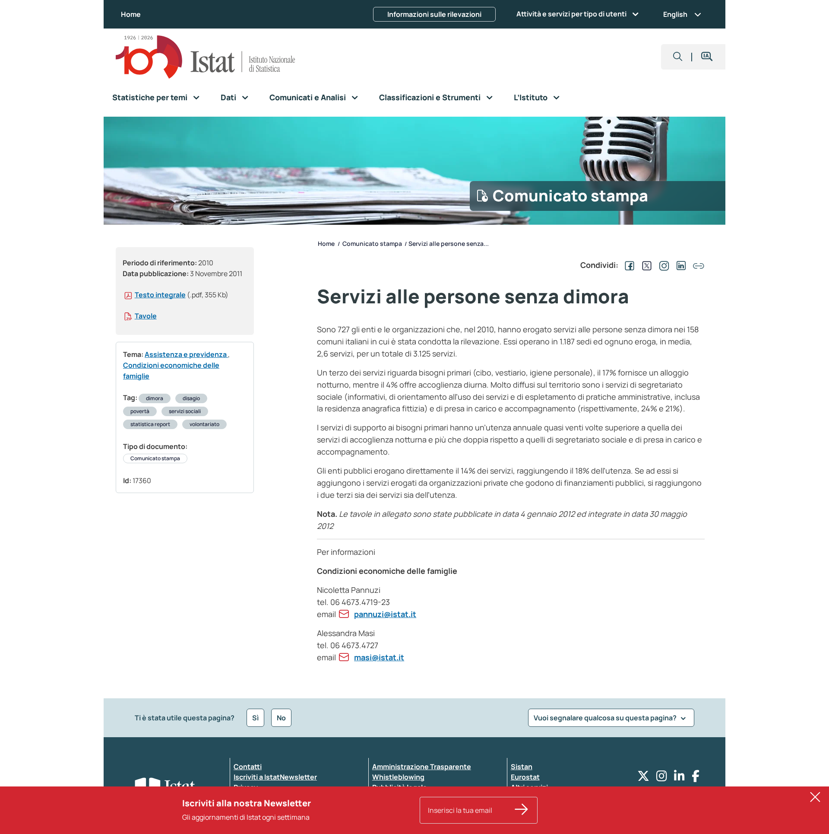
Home (131, 14)
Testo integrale (160, 294)
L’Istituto (530, 97)
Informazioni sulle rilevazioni (434, 14)
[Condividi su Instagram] (662, 265)
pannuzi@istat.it (385, 614)
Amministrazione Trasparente (421, 766)
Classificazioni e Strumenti (430, 97)
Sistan (521, 766)
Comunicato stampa (155, 458)
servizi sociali (185, 411)
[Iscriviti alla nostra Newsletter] (521, 810)
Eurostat (525, 777)
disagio (191, 398)
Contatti (248, 766)
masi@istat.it (379, 657)
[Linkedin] (679, 778)
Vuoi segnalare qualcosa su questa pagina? (606, 718)
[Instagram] (661, 778)
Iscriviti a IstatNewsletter (275, 777)
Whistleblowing (398, 777)
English (675, 14)
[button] (678, 57)
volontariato (204, 424)
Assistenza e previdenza (186, 354)
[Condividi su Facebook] (628, 265)
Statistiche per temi (149, 97)
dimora (154, 398)
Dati (228, 97)
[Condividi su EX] (645, 265)
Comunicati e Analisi (307, 97)
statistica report (150, 424)
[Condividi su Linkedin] (679, 265)
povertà (139, 411)
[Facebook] (695, 778)
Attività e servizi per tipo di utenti (571, 14)
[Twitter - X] (643, 778)
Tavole (146, 316)
